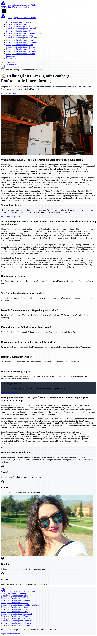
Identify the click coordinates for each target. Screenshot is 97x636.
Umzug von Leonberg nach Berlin (19, 24)
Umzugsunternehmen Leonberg (18, 22)
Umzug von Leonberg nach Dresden (20, 54)
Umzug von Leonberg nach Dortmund (21, 42)
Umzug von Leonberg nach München (21, 29)
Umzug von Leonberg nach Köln (19, 31)
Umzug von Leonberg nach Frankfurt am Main (25, 33)
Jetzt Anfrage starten (9, 393)
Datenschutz (11, 58)
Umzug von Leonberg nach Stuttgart (20, 35)
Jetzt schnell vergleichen (10, 216)
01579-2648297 (7, 7)
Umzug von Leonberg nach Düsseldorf (21, 38)
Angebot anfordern (21, 7)
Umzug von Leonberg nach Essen (19, 45)
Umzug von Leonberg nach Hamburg (21, 26)
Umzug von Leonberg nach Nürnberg (21, 51)
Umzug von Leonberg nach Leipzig (20, 40)
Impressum (10, 56)
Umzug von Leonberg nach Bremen (20, 47)
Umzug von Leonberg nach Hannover (21, 49)
